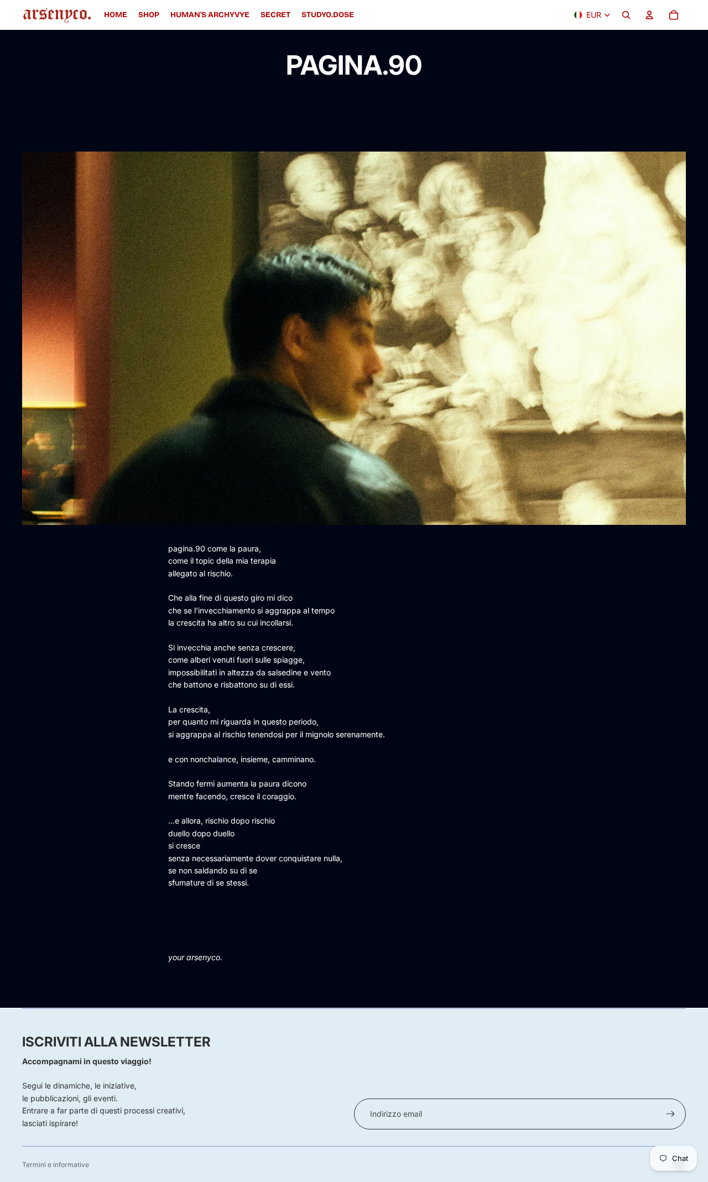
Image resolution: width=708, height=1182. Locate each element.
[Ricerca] (626, 15)
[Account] (649, 15)
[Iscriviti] (670, 1113)
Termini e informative (55, 1164)
